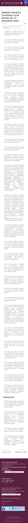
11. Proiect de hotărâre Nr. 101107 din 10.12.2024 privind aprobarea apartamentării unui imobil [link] (14, 148)
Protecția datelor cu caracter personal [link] (14, 518)
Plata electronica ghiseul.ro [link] (9, 489)
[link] (26, 2)
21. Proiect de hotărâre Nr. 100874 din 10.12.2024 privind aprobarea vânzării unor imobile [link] (14, 299)
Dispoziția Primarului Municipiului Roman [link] (13, 27)
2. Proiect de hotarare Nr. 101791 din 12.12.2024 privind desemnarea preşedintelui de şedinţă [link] (14, 41)
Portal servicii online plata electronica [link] (11, 488)
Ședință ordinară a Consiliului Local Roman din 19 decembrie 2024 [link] (11, 16)
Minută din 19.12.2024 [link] (20, 452)
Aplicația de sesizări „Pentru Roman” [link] (11, 498)
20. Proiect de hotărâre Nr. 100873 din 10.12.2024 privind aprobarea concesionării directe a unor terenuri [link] (14, 291)
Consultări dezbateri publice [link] (13, 516)
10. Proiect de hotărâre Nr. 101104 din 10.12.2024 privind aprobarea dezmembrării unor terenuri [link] (14, 141)
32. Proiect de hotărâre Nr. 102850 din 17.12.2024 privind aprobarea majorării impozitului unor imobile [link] (14, 429)
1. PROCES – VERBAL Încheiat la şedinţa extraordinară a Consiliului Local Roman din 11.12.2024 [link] (14, 33)
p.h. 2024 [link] (8, 7)
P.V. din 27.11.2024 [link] (6, 452)
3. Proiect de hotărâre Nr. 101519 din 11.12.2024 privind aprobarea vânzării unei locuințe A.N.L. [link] (14, 48)
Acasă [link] (3, 7)
